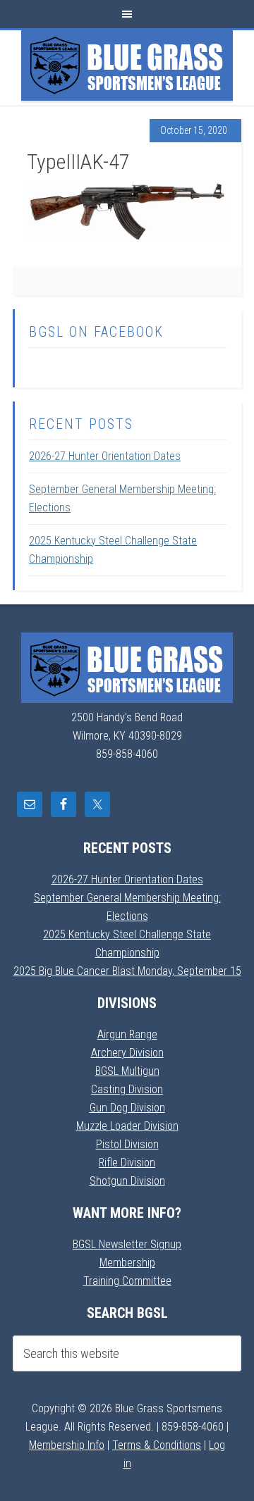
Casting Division (127, 1089)
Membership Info (66, 1445)
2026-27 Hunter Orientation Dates (105, 456)
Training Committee (127, 1281)
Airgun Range (127, 1034)
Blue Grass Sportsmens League (127, 65)
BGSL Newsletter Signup (127, 1244)
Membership (127, 1262)
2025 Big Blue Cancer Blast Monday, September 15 (127, 971)
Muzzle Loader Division (127, 1126)
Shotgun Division (127, 1181)
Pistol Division (127, 1144)
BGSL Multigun (127, 1071)
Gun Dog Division (127, 1107)
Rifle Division (127, 1162)
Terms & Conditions (156, 1445)
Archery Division (127, 1052)
